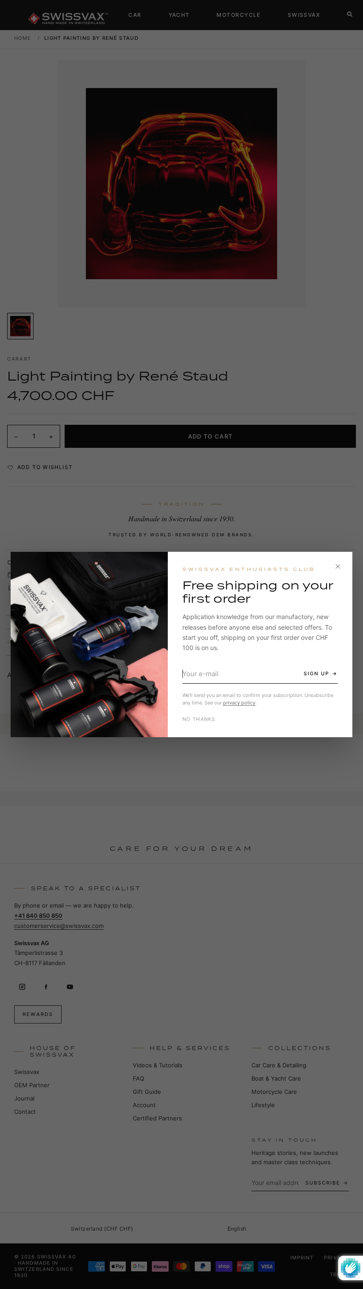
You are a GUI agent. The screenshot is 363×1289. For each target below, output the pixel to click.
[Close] (337, 566)
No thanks (199, 719)
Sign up (316, 673)
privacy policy (239, 703)
